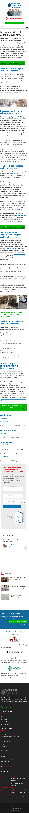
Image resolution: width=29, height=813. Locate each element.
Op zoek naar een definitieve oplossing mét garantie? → (13, 408)
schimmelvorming (12, 248)
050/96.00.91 (4, 433)
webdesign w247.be (14, 810)
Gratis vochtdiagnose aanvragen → (18, 621)
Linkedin (5, 719)
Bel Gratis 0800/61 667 (16, 18)
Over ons (4, 746)
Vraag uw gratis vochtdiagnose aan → (13, 226)
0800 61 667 (8, 707)
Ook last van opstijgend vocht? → (12, 62)
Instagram (6, 724)
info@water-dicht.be (8, 766)
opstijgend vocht (14, 117)
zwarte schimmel (19, 254)
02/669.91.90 (4, 456)
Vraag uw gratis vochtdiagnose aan (14, 22)
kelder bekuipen (21, 215)
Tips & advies (5, 744)
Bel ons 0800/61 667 (22, 624)
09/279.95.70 (4, 421)
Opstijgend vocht (6, 734)
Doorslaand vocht (6, 741)
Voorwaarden (16, 806)
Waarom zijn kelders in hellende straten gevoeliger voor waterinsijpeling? (17, 579)
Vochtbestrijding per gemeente (12, 808)
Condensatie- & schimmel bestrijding (11, 736)
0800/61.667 (5, 316)
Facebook (5, 717)
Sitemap (22, 806)
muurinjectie (15, 173)
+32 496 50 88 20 (15, 790)
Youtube (5, 722)
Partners (21, 808)
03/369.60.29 (4, 445)
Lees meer (11, 541)
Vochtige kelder (6, 739)
